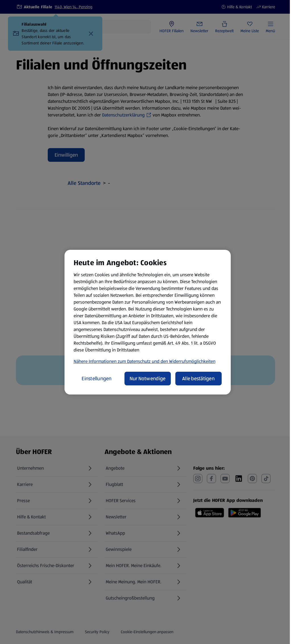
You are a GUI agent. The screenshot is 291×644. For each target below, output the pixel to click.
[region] (148, 322)
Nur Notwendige (148, 378)
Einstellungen (97, 378)
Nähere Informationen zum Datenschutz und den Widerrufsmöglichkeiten (144, 361)
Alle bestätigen (198, 378)
